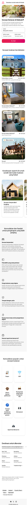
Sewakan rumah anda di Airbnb (15, 2)
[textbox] (7, 36)
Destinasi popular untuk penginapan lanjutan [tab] (13, 446)
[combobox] (13, 31)
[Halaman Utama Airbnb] (3, 2)
